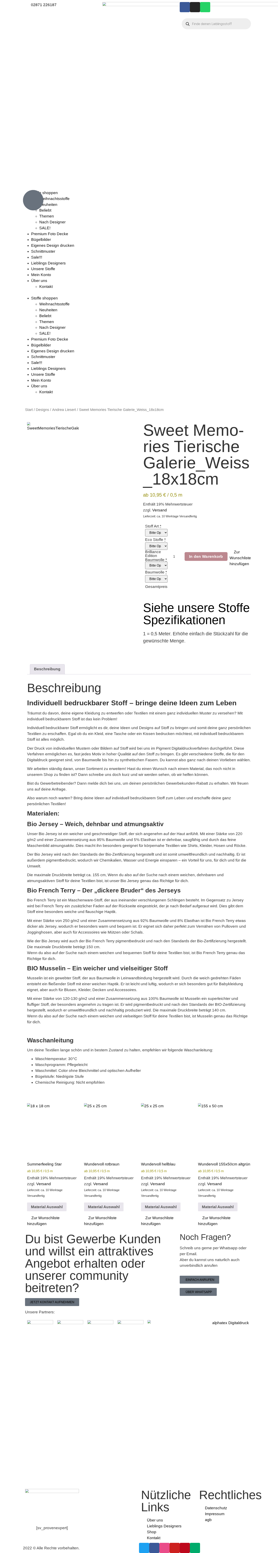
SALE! (44, 228)
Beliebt (45, 316)
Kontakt (46, 286)
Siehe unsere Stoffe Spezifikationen (196, 614)
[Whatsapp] (205, 7)
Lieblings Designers (48, 263)
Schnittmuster (43, 251)
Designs (42, 410)
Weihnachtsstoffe (54, 304)
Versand (159, 510)
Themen (46, 216)
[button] (139, 293)
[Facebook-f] (185, 7)
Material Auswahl (47, 1207)
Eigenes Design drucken (52, 245)
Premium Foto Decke (49, 234)
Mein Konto (41, 275)
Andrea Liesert (64, 410)
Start (29, 410)
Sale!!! (36, 257)
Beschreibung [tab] (47, 669)
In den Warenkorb (206, 556)
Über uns (39, 280)
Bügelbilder (41, 239)
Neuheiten (48, 310)
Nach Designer (52, 222)
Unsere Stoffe (43, 269)
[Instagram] (195, 7)
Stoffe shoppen (44, 298)
